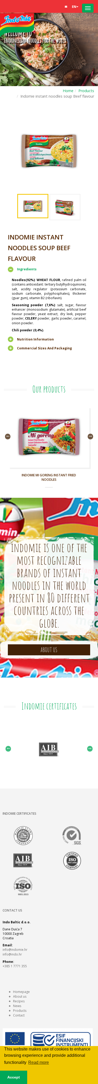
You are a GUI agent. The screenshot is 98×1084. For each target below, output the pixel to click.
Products (86, 90)
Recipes (19, 1001)
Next (90, 436)
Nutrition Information (35, 339)
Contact (19, 1015)
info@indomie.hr (15, 949)
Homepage (21, 992)
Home (68, 90)
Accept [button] (13, 1077)
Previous (7, 436)
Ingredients (27, 269)
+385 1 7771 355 (15, 966)
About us (19, 996)
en (74, 6)
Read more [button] (38, 1062)
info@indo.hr (12, 954)
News (17, 1006)
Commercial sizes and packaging (44, 348)
